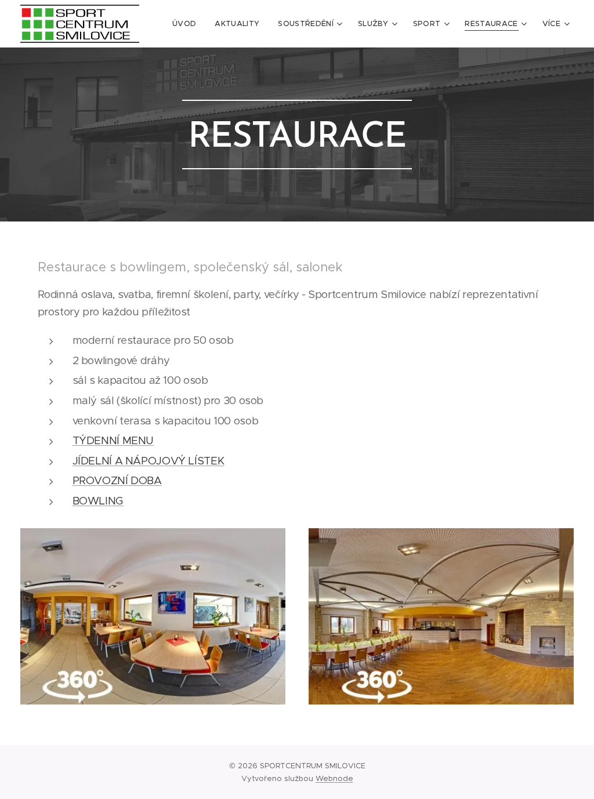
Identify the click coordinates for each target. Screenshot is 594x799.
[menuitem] (187, 23)
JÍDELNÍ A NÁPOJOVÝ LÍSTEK (148, 460)
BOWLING (98, 500)
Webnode (334, 778)
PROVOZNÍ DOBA (117, 480)
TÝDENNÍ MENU (113, 440)
